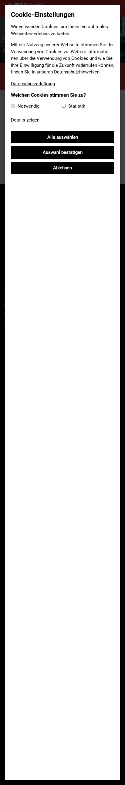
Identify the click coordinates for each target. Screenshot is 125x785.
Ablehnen (62, 167)
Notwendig (28, 106)
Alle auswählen (62, 137)
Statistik (76, 106)
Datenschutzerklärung (33, 83)
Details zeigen (25, 120)
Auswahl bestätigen (63, 152)
